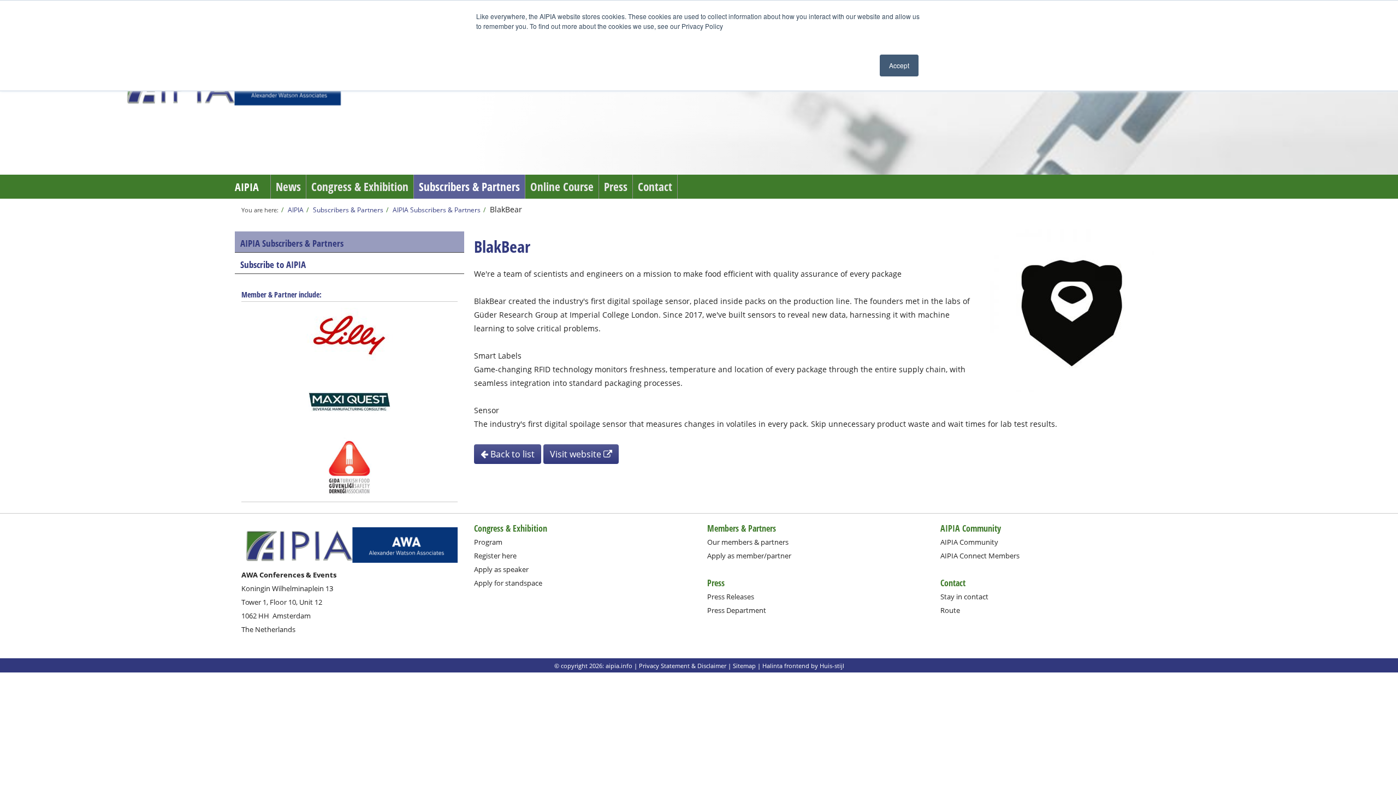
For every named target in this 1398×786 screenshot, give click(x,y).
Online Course (562, 186)
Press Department (736, 610)
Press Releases (730, 597)
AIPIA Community (969, 542)
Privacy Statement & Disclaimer (682, 666)
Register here (495, 556)
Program (488, 542)
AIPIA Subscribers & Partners (437, 209)
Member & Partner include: (281, 294)
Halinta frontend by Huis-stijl (803, 666)
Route (950, 610)
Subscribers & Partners (469, 186)
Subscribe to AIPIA (273, 264)
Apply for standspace (508, 583)
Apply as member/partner (749, 556)
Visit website (576, 454)
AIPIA (247, 187)
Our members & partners (748, 542)
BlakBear (506, 209)
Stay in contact (964, 597)
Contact (655, 186)
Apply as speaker (501, 569)
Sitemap (744, 666)
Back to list (511, 454)
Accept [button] (899, 65)
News (288, 186)
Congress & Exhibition (359, 186)
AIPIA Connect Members (980, 556)
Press (615, 186)
